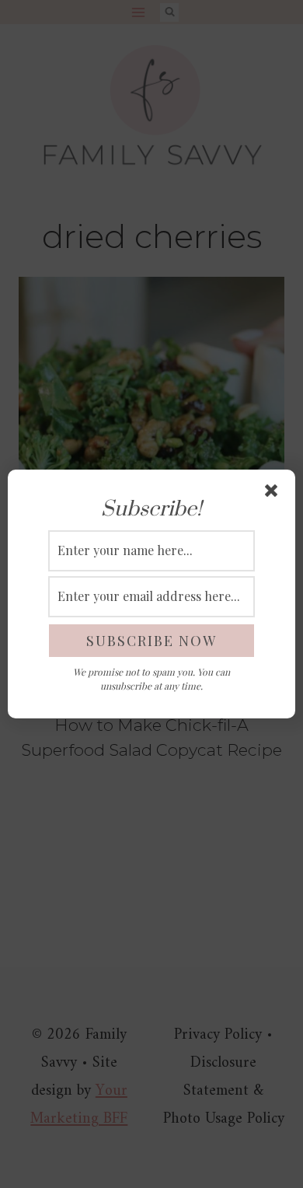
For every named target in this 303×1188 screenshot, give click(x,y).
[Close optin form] (274, 493)
